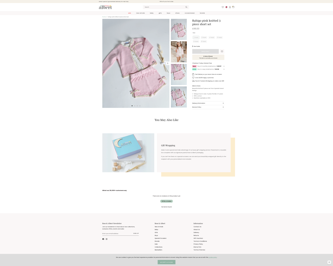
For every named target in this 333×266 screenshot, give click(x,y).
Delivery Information (198, 103)
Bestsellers (158, 250)
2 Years (196, 37)
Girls (160, 13)
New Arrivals (140, 13)
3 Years (204, 37)
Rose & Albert (105, 7)
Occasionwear (190, 13)
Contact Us (197, 227)
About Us (197, 230)
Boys (168, 13)
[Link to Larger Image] (136, 63)
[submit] (186, 7)
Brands (202, 13)
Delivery (196, 232)
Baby (152, 13)
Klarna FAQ (197, 247)
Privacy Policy (198, 244)
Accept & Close (166, 262)
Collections (158, 247)
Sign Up (136, 233)
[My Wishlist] (223, 7)
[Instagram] (107, 239)
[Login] (230, 7)
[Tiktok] (110, 239)
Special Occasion (160, 238)
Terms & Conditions (200, 241)
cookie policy (213, 257)
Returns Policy (196, 107)
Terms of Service (199, 250)
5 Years (219, 37)
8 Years (203, 41)
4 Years (211, 37)
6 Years (196, 41)
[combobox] (166, 7)
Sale (129, 13)
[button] (233, 7)
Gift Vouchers (198, 238)
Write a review (166, 201)
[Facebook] (103, 239)
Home (104, 17)
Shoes (177, 13)
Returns (196, 235)
